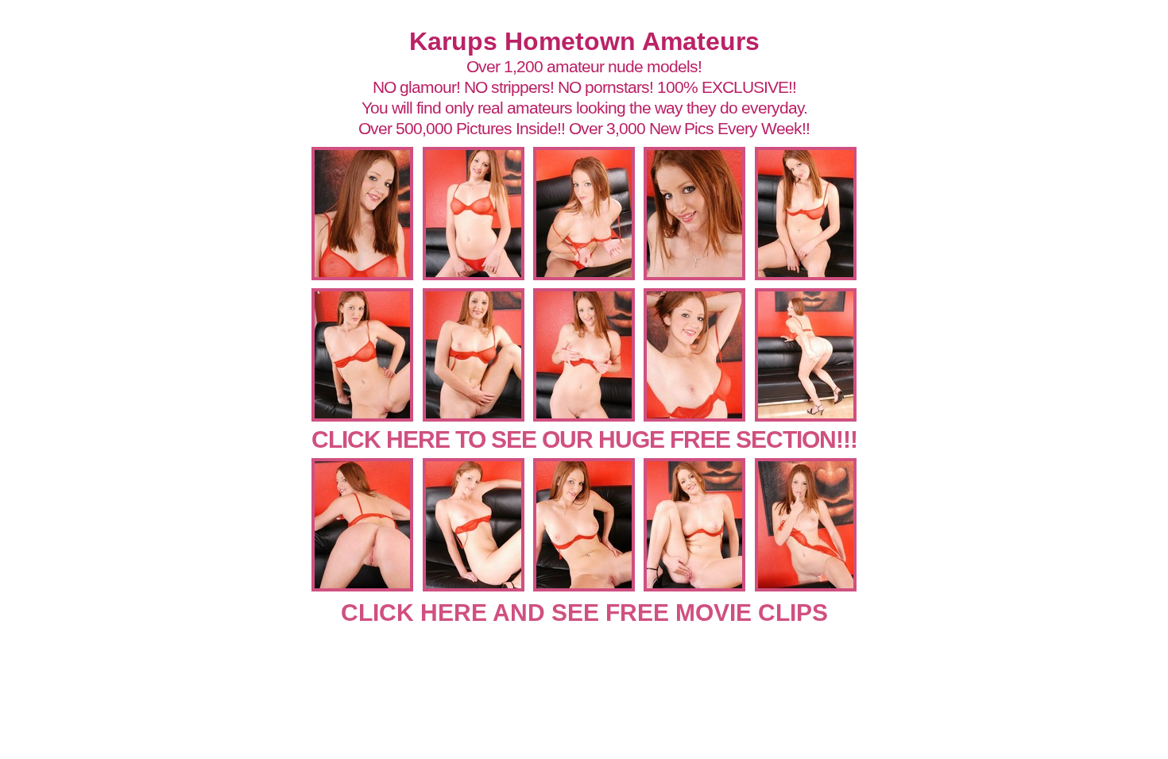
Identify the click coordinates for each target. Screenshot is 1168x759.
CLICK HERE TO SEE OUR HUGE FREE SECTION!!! (584, 439)
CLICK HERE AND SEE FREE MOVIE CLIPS (584, 612)
